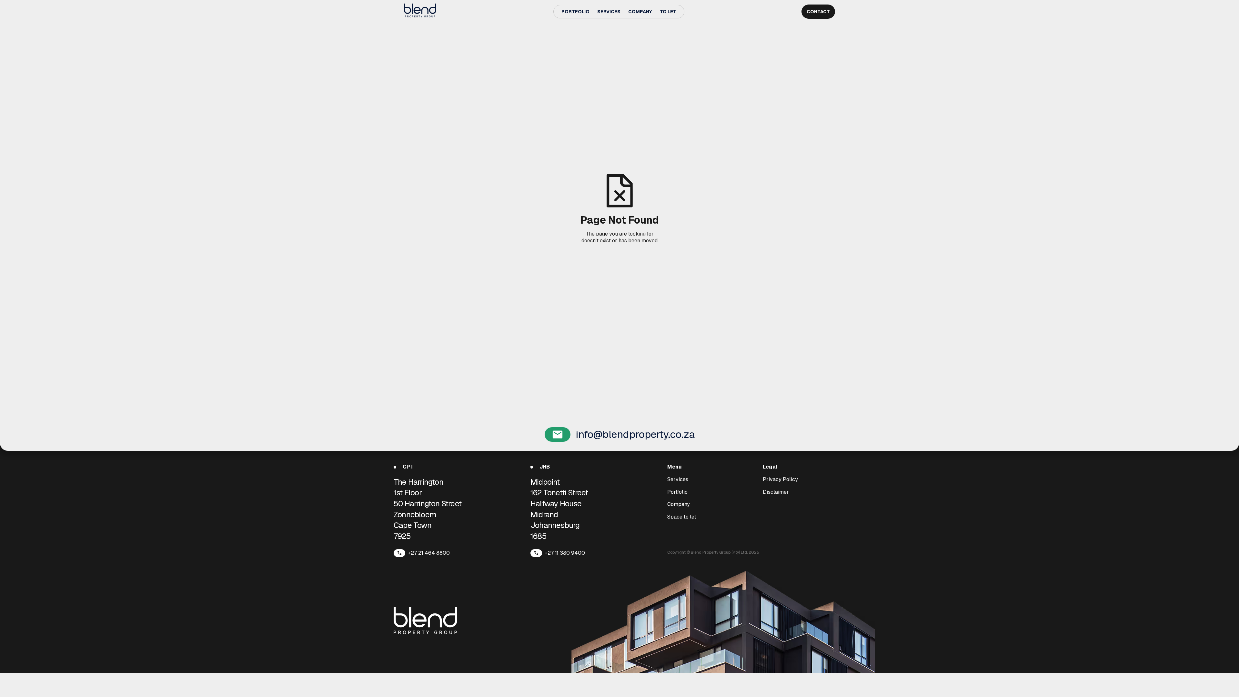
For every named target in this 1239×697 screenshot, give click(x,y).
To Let (668, 12)
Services (608, 12)
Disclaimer (776, 492)
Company (640, 12)
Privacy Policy (780, 479)
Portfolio (575, 12)
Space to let (681, 517)
